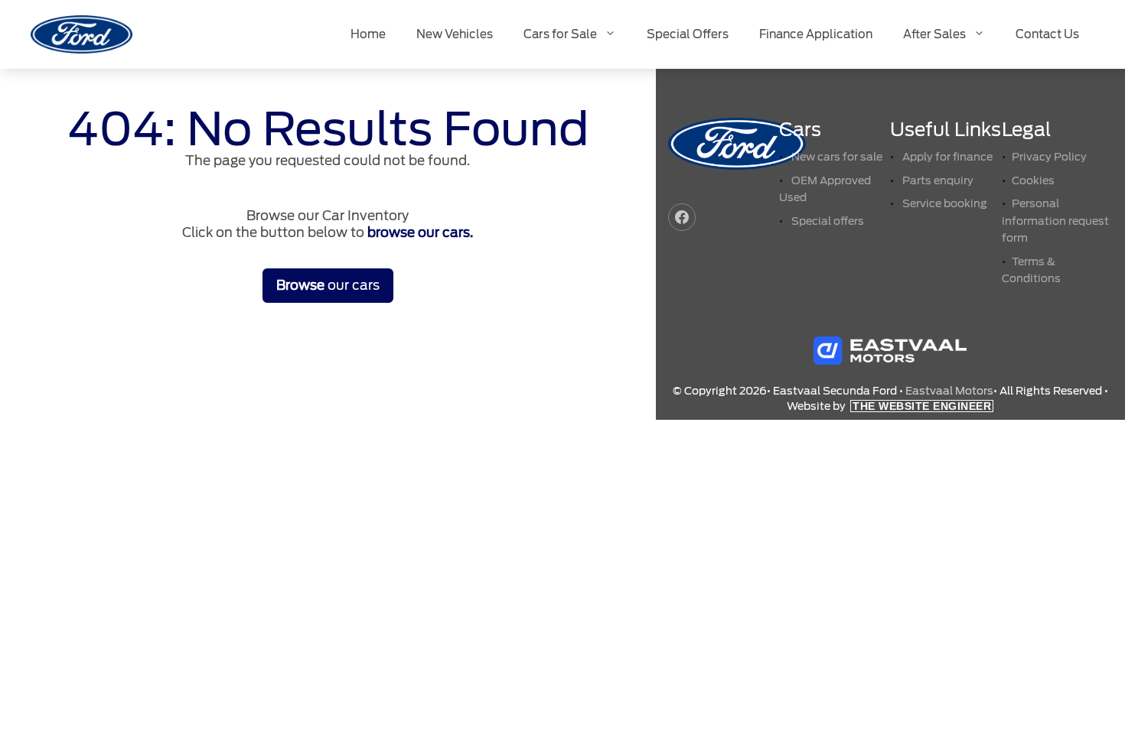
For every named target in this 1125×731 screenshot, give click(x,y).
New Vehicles (454, 34)
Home (368, 34)
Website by (889, 406)
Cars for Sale (560, 34)
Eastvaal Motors (949, 391)
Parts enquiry (937, 180)
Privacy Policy (1049, 157)
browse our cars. (420, 232)
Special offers (827, 221)
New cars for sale (836, 157)
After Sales (934, 34)
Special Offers (688, 34)
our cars (328, 285)
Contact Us (1047, 34)
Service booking (944, 203)
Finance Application (815, 34)
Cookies (1033, 180)
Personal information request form (1055, 220)
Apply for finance (947, 157)
